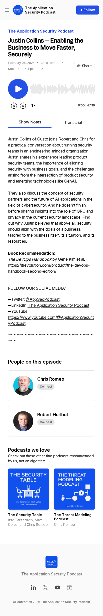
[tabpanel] (51, 242)
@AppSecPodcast (43, 299)
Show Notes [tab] (29, 121)
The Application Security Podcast (40, 10)
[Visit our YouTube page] (57, 587)
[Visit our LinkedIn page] (33, 587)
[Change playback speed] (33, 105)
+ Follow (87, 10)
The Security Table (25, 515)
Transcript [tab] (73, 122)
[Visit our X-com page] (45, 587)
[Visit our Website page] (69, 587)
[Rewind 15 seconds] (14, 105)
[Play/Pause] (18, 89)
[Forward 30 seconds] (23, 105)
